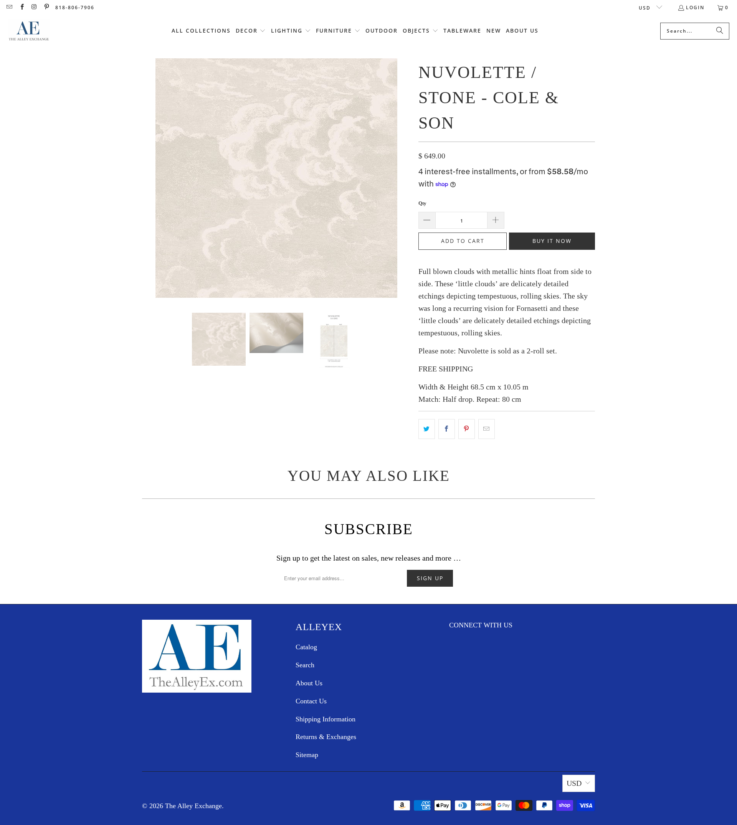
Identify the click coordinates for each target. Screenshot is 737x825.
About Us (309, 683)
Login (695, 7)
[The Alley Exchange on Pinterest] (46, 7)
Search (305, 665)
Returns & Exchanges (326, 737)
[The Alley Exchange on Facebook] (21, 7)
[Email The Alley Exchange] (9, 7)
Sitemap (307, 755)
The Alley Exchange (193, 806)
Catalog (306, 647)
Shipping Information (325, 719)
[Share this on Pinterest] (466, 429)
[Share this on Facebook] (446, 429)
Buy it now (552, 240)
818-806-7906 (74, 7)
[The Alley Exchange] (29, 31)
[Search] (719, 31)
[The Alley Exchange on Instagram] (34, 7)
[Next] (405, 179)
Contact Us (311, 701)
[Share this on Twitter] (426, 429)
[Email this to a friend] (486, 429)
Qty (422, 203)
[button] (251, 31)
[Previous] (148, 179)
